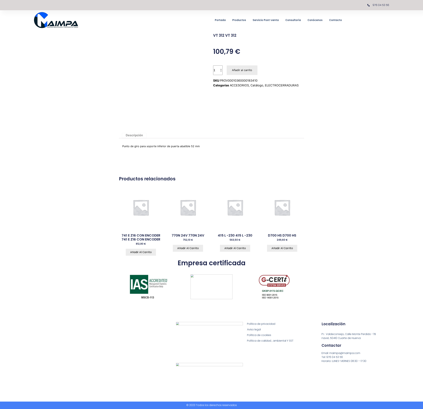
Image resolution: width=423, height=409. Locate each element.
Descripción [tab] (134, 135)
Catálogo (256, 85)
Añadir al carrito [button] (141, 252)
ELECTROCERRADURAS (282, 85)
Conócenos (315, 20)
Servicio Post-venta (266, 20)
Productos (239, 20)
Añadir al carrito (242, 70)
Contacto (335, 20)
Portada (220, 20)
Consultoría (293, 20)
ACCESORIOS (239, 85)
